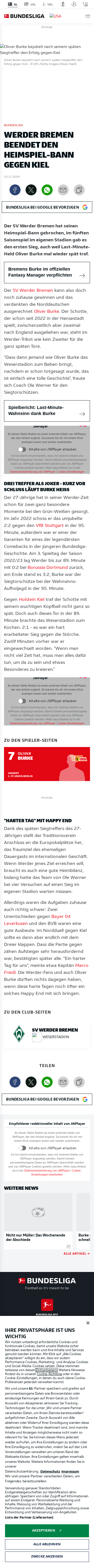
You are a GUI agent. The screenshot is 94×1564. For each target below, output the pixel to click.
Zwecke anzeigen (47, 1556)
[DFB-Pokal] (63, 4)
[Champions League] (73, 4)
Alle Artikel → (77, 1253)
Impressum (70, 1471)
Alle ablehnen (47, 1544)
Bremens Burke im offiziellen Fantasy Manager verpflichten (40, 272)
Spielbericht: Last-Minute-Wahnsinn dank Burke (36, 410)
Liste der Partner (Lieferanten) (29, 1517)
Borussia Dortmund (48, 568)
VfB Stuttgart (50, 526)
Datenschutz (50, 1471)
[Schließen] (87, 1322)
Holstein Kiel (31, 600)
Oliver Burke (46, 312)
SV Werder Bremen (33, 291)
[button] (88, 16)
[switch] (22, 449)
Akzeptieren (43, 1530)
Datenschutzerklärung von (32, 472)
